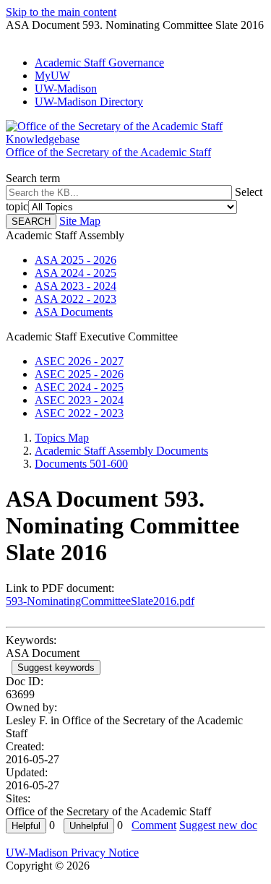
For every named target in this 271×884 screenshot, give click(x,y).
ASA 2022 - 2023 (75, 299)
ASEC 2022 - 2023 (79, 413)
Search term (33, 178)
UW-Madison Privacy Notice (72, 852)
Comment (154, 825)
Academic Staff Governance (99, 62)
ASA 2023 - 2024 (75, 286)
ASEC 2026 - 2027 (79, 361)
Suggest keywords (56, 667)
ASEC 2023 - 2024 (79, 400)
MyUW (52, 75)
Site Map (79, 221)
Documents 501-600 (81, 464)
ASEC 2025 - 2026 (79, 374)
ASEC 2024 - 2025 (79, 387)
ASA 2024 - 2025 (75, 273)
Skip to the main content (61, 12)
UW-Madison (66, 88)
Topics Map (62, 438)
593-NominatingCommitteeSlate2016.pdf (100, 601)
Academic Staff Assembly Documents (121, 451)
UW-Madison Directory (89, 101)
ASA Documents (74, 312)
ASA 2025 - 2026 (75, 260)
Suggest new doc (218, 825)
